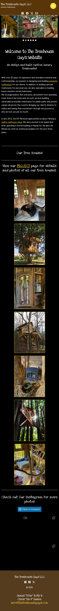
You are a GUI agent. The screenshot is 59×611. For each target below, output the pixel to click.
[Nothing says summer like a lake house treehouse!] (43, 528)
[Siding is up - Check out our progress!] (43, 556)
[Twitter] (32, 13)
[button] (54, 19)
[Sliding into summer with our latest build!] (15, 556)
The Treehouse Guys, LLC (16, 4)
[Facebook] (27, 13)
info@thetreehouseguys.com (29, 603)
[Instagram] (22, 13)
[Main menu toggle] (53, 6)
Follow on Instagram (31, 509)
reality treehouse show (11, 122)
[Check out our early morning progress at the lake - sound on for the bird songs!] (15, 528)
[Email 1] (36, 13)
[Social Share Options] (4, 539)
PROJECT (23, 166)
